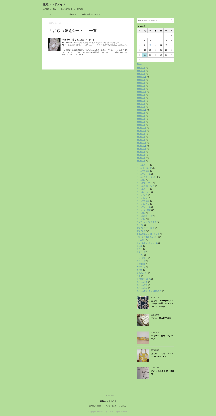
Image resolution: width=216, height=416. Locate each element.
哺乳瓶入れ (114, 45)
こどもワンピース (144, 207)
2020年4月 (141, 119)
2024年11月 (141, 77)
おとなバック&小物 (144, 168)
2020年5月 (141, 116)
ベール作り (141, 240)
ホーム (51, 14)
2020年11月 (141, 110)
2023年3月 (141, 95)
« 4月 (139, 63)
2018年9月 (141, 152)
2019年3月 (141, 134)
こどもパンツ (142, 198)
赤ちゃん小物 (142, 282)
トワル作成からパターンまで (148, 234)
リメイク (140, 255)
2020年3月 (141, 122)
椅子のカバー (142, 273)
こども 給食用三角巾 (161, 318)
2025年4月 (141, 71)
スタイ (99, 45)
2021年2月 (141, 107)
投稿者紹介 (72, 14)
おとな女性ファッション (146, 177)
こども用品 (141, 219)
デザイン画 (141, 231)
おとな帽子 (141, 180)
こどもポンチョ (143, 204)
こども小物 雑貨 (144, 210)
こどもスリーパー (144, 192)
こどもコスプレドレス (145, 186)
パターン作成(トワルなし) (147, 237)
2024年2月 (141, 89)
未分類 (139, 270)
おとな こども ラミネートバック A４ (162, 354)
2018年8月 (141, 155)
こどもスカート (143, 189)
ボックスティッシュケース (147, 243)
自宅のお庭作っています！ (92, 14)
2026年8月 (141, 68)
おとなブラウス (143, 171)
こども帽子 (141, 213)
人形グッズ (141, 261)
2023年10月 (141, 92)
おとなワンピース (144, 174)
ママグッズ (80, 43)
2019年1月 (141, 140)
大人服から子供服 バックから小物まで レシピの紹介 (108, 406)
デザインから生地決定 (145, 228)
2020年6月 (141, 113)
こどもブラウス (143, 201)
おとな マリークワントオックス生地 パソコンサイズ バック (162, 304)
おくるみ (68, 45)
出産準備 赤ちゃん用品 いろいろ (78, 39)
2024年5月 (141, 86)
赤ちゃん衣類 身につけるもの (107, 43)
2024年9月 (141, 80)
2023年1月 (141, 101)
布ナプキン (141, 267)
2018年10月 (141, 149)
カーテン (140, 225)
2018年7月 (141, 158)
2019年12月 (141, 128)
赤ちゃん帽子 (142, 285)
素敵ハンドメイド (54, 4)
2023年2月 (141, 98)
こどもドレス (142, 195)
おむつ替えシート (78, 45)
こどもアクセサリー (144, 183)
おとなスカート (143, 165)
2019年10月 (141, 131)
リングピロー (142, 258)
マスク (139, 249)
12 (150, 45)
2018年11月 (141, 146)
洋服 (138, 276)
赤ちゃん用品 (90, 43)
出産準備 (106, 45)
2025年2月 (141, 74)
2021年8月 (141, 104)
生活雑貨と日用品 (144, 279)
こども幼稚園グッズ (144, 216)
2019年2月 (141, 137)
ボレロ (139, 246)
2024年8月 (141, 83)
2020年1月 (141, 125)
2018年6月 (141, 161)
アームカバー (91, 45)
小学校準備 (141, 264)
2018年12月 (141, 143)
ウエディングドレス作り (146, 222)
